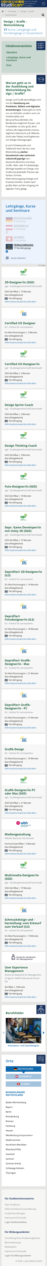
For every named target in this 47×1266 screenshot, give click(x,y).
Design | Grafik (27, 11)
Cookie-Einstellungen (15, 1213)
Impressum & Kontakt (15, 1217)
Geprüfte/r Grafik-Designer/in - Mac (18, 662)
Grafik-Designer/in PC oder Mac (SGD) (20, 792)
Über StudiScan (12, 1204)
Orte (8, 65)
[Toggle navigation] (43, 3)
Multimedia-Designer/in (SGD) (22, 877)
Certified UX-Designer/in (22, 364)
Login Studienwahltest (16, 1222)
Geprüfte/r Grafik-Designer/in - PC (18, 706)
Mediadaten (10, 1246)
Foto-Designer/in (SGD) (21, 486)
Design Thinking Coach (21, 446)
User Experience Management (16, 969)
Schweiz (25, 1084)
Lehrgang (12, 11)
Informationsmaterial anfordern (20, 301)
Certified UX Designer (20, 323)
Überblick (11, 52)
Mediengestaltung (18, 834)
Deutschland (25, 1068)
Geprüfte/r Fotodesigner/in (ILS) (19, 618)
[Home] (3, 11)
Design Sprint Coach (19, 405)
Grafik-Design (14, 749)
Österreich (25, 1076)
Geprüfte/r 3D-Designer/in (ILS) (23, 573)
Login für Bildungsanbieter (18, 1255)
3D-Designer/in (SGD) (19, 282)
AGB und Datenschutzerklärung (20, 1209)
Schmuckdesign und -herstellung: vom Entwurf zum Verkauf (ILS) (23, 923)
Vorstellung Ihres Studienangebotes (22, 1238)
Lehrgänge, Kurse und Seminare (18, 59)
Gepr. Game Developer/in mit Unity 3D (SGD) (23, 529)
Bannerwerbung (13, 1242)
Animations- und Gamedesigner (23, 1045)
